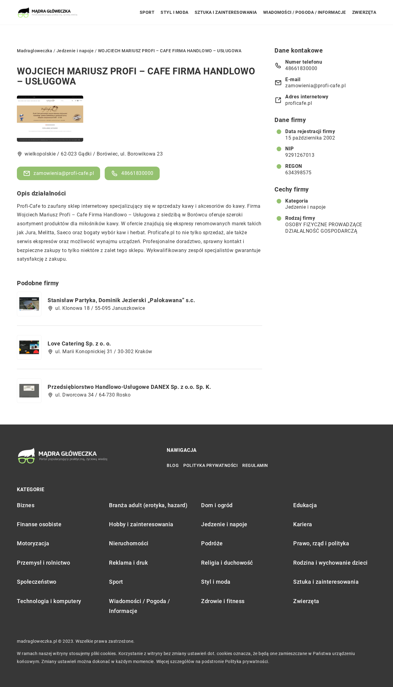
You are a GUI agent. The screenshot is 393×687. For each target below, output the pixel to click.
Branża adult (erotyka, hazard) (148, 505)
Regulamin (255, 465)
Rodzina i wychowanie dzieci (330, 562)
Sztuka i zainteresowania (226, 12)
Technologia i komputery (49, 601)
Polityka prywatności (210, 465)
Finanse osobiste (39, 524)
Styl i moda (175, 12)
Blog (173, 465)
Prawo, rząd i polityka (321, 543)
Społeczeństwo (36, 581)
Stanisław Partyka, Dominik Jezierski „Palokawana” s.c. (121, 300)
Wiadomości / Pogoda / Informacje (304, 12)
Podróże (212, 543)
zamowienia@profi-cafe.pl (63, 173)
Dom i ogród (217, 505)
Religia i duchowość (227, 562)
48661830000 (137, 173)
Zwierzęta (364, 12)
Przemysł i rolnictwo (43, 562)
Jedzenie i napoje (305, 207)
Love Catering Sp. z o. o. (79, 343)
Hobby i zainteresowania (141, 524)
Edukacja (305, 505)
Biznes (25, 505)
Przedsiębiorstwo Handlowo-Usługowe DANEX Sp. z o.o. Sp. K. (129, 387)
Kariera (302, 524)
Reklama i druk (128, 562)
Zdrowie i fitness (223, 601)
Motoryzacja (33, 543)
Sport (147, 12)
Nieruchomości (129, 543)
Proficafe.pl (161, 232)
